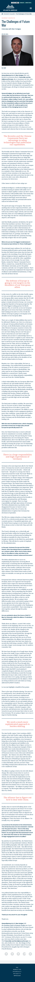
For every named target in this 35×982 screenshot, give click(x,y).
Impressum (17, 975)
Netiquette (17, 973)
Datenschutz (17, 971)
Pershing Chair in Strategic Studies (14, 925)
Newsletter (17, 969)
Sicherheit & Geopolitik (9, 14)
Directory (28, 2)
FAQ (17, 967)
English (22, 2)
